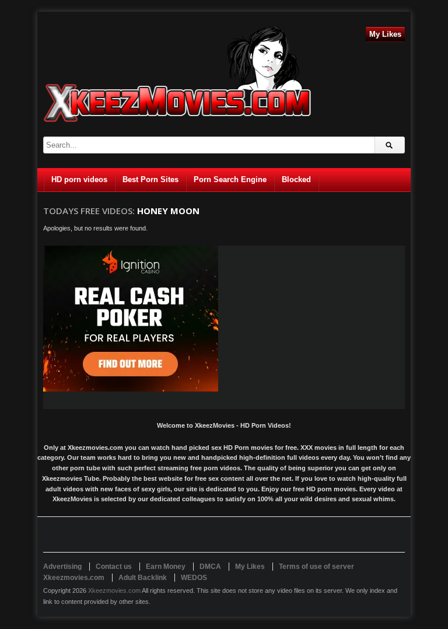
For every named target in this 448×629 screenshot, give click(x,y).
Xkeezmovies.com (114, 590)
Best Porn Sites (150, 179)
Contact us (114, 566)
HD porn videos (79, 179)
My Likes (385, 34)
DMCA (210, 566)
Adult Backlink (142, 578)
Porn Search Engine (230, 179)
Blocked (296, 179)
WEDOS (194, 578)
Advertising (62, 566)
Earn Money (166, 566)
